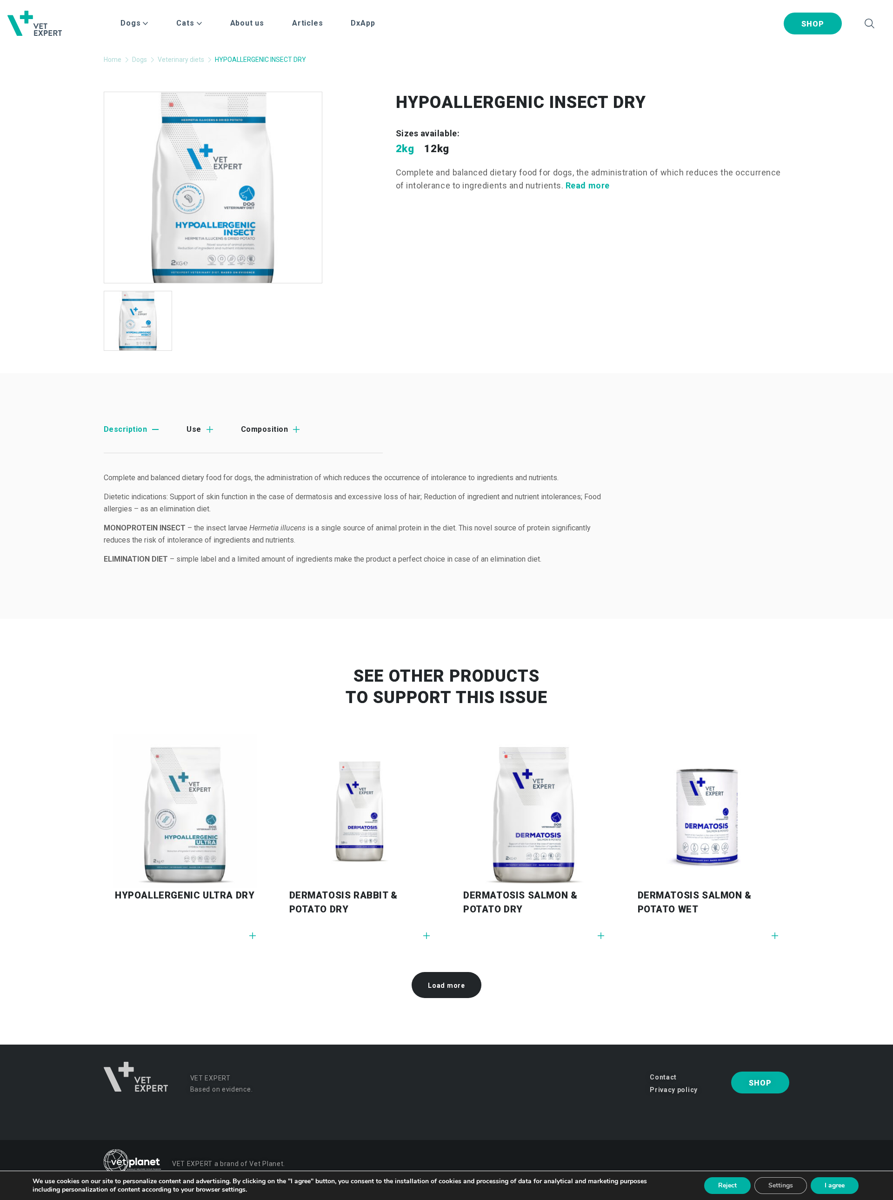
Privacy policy (674, 1089)
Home (112, 59)
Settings (780, 1185)
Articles (307, 23)
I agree (835, 1185)
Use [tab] (194, 429)
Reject (727, 1185)
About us (247, 23)
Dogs (139, 59)
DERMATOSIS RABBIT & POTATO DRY (343, 902)
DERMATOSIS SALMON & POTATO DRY (520, 902)
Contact (663, 1077)
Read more (588, 185)
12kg (436, 148)
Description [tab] (125, 429)
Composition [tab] (264, 429)
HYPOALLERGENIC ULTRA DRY (184, 895)
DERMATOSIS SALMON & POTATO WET (695, 902)
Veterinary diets (181, 59)
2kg (405, 148)
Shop (812, 24)
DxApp (363, 23)
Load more (446, 985)
